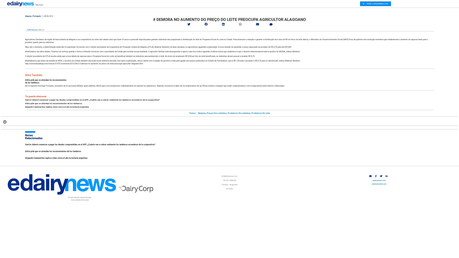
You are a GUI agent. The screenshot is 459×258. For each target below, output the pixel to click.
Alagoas (28, 16)
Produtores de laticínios (239, 113)
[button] (189, 24)
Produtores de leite (260, 113)
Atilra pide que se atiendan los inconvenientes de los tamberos (53, 103)
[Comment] (271, 24)
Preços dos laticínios (217, 113)
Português (37, 16)
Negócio (202, 113)
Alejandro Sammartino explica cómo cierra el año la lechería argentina (57, 107)
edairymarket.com (379, 184)
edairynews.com (379, 180)
